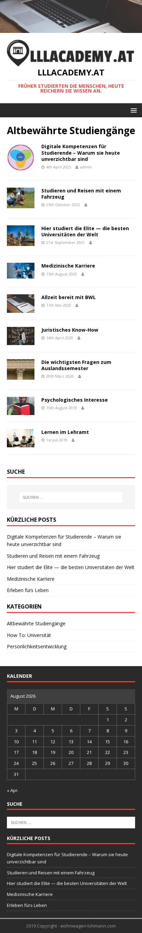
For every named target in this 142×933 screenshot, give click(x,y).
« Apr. (13, 790)
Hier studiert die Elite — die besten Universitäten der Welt (85, 231)
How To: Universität (29, 635)
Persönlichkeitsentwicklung (37, 646)
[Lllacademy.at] (71, 28)
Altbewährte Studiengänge (36, 623)
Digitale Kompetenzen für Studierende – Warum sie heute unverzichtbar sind (80, 152)
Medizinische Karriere (68, 265)
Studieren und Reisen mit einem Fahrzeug (81, 193)
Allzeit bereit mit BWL (68, 297)
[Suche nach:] (71, 497)
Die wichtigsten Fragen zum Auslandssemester (76, 365)
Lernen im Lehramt (65, 432)
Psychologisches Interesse (74, 400)
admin (86, 166)
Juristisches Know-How (69, 330)
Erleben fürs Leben (28, 590)
